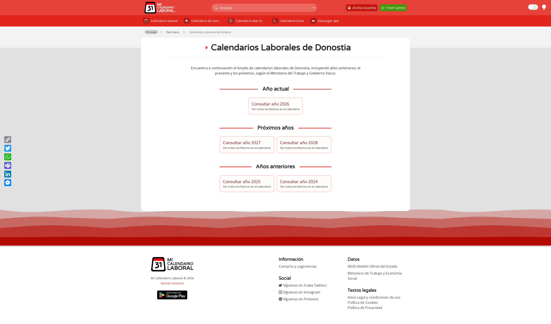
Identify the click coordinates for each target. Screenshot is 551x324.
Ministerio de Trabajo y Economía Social (375, 276)
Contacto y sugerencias (298, 266)
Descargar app (327, 21)
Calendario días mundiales (251, 21)
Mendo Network (172, 283)
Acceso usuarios (363, 8)
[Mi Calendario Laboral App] (172, 294)
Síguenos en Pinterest (300, 299)
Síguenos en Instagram (301, 292)
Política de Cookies (363, 302)
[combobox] (264, 8)
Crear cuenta (394, 8)
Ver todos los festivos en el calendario (276, 106)
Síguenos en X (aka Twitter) (304, 285)
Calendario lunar (291, 21)
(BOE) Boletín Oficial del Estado (372, 266)
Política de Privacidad (365, 307)
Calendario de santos (206, 21)
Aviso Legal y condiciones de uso (374, 297)
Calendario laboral (163, 21)
